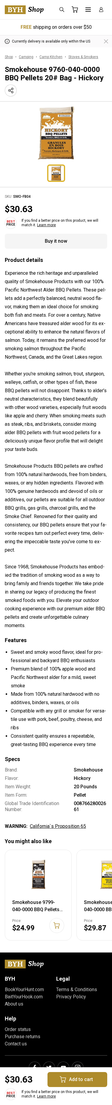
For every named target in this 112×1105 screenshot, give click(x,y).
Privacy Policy (71, 997)
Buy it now (56, 241)
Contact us (16, 1044)
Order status (18, 1029)
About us (14, 1004)
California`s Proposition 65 (58, 826)
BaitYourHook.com (24, 997)
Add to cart (81, 1079)
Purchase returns (22, 1036)
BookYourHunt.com (24, 989)
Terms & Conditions (76, 989)
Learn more (46, 225)
